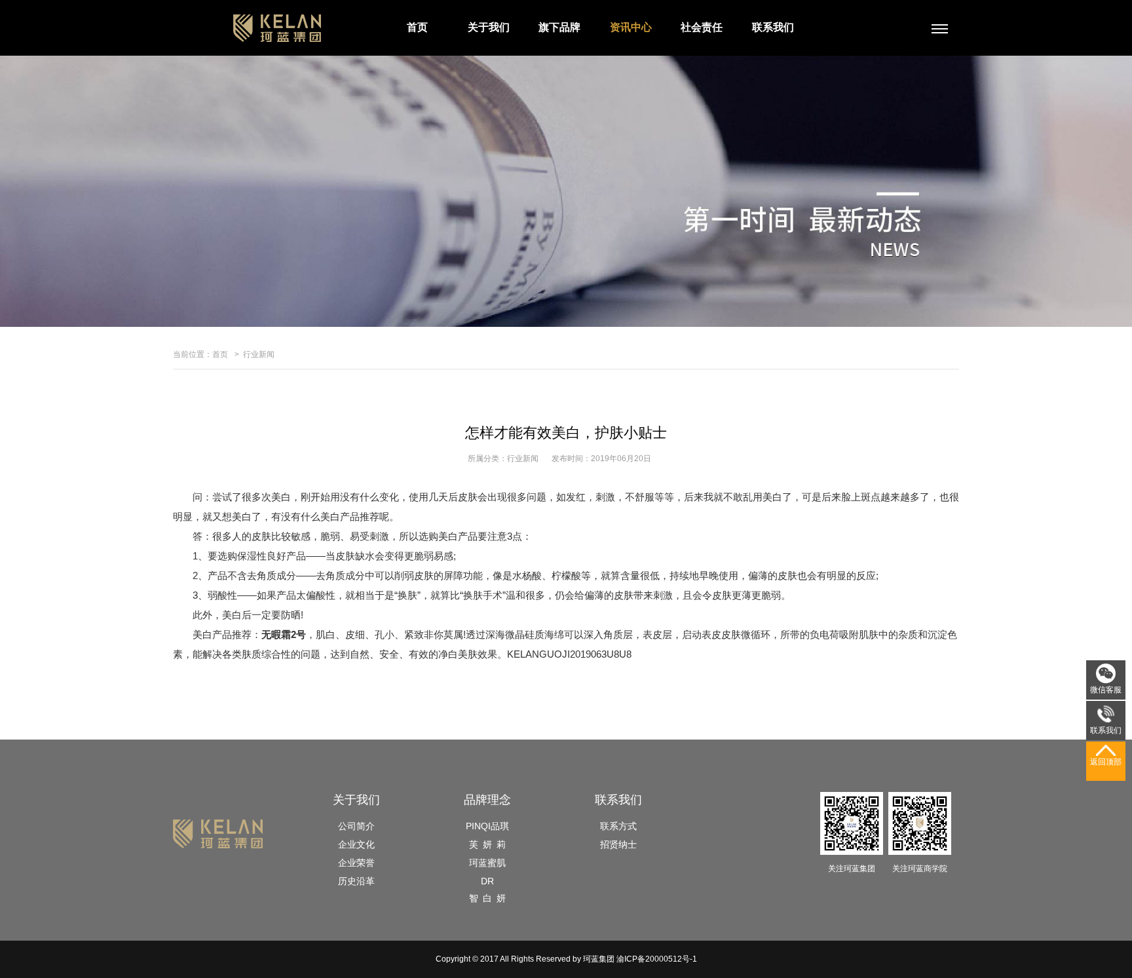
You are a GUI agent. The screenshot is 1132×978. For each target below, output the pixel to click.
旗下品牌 (559, 27)
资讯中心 (631, 27)
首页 (417, 27)
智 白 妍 (487, 898)
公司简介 (356, 826)
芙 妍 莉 (487, 844)
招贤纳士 (618, 844)
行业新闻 (258, 354)
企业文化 (356, 844)
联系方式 (618, 826)
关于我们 (489, 27)
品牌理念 (487, 799)
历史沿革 (356, 881)
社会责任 (702, 27)
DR (487, 881)
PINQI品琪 (487, 826)
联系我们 (773, 27)
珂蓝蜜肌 (487, 862)
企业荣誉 (356, 862)
